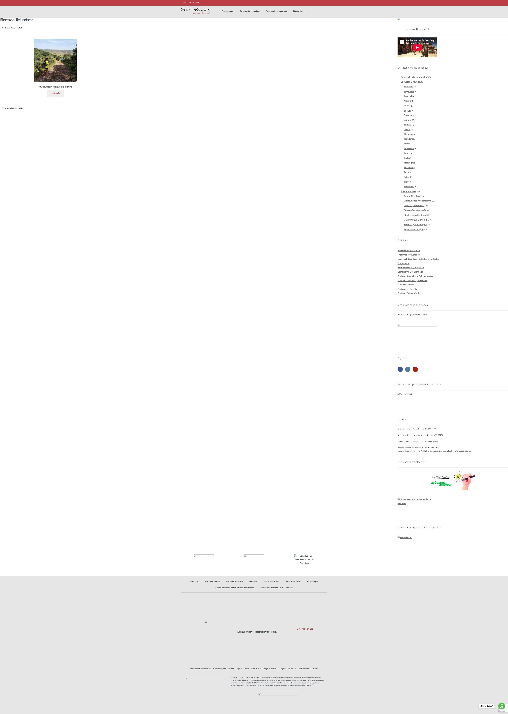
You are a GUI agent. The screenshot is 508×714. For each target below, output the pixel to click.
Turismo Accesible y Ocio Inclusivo (415, 276)
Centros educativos (271, 582)
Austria (407, 101)
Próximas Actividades (409, 255)
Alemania (408, 87)
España (407, 120)
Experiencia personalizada (276, 12)
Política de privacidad (234, 582)
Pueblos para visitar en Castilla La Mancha (276, 588)
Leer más (55, 93)
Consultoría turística (293, 582)
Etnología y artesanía (415, 210)
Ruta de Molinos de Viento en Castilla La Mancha (234, 588)
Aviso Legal (194, 582)
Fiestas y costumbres (415, 215)
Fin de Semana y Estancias (411, 268)
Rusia (406, 172)
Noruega (408, 163)
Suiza (406, 177)
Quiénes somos (228, 12)
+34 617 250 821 (191, 2)
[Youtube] (324, 2)
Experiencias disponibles (250, 12)
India (406, 144)
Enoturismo (403, 263)
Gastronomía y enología (416, 220)
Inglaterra (409, 148)
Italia (406, 158)
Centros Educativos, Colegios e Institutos (418, 259)
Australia (408, 96)
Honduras (409, 139)
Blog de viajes (312, 582)
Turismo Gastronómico (409, 293)
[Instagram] (319, 2)
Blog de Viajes (298, 12)
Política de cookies (212, 582)
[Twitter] (314, 2)
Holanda (408, 134)
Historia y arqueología (415, 225)
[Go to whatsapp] (501, 706)
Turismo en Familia (407, 289)
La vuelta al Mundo (410, 82)
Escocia (408, 115)
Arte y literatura (412, 196)
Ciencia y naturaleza (414, 206)
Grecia (407, 129)
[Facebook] (308, 2)
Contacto (253, 582)
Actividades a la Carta (409, 250)
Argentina (409, 91)
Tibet (406, 182)
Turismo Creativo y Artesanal (412, 280)
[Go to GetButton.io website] (501, 711)
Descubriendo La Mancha (414, 77)
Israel (406, 153)
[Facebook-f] (297, 635)
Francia (407, 125)
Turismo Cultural (406, 285)
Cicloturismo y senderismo (417, 201)
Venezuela (409, 187)
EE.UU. (407, 106)
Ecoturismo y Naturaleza (410, 272)
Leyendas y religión (413, 229)
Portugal (408, 168)
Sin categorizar (408, 191)
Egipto (407, 110)
